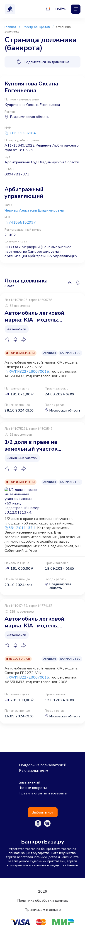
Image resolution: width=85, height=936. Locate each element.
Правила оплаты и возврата (43, 793)
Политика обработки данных (42, 900)
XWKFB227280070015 (29, 371)
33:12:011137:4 (22, 527)
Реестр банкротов (36, 27)
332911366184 (22, 133)
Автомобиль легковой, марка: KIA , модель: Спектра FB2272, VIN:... (35, 316)
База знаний (29, 782)
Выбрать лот (43, 812)
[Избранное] (7, 339)
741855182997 (22, 222)
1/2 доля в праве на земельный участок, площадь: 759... (32, 445)
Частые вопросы (33, 788)
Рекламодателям (33, 770)
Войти (60, 9)
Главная (10, 27)
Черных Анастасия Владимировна (34, 210)
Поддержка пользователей (42, 765)
